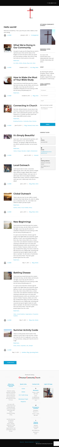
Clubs (14, 314)
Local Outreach (21, 165)
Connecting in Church (25, 105)
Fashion (15, 207)
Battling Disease (21, 272)
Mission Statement (29, 442)
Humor (18, 345)
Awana (23, 392)
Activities (24, 352)
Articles (20, 63)
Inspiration (23, 345)
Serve (37, 125)
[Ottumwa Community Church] (30, 13)
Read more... (16, 60)
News (34, 63)
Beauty (24, 63)
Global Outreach (22, 193)
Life (27, 345)
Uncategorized (34, 35)
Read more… (16, 93)
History (30, 207)
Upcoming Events (34, 352)
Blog (28, 63)
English (28, 151)
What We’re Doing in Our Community (24, 46)
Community (26, 121)
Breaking (15, 121)
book (31, 63)
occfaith (9, 35)
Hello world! (10, 27)
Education (23, 151)
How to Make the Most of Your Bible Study (25, 78)
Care (33, 320)
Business (20, 121)
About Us (22, 442)
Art (14, 63)
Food (22, 207)
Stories (36, 262)
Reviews (34, 121)
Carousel (29, 125)
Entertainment (34, 151)
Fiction (19, 207)
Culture (15, 151)
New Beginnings (22, 221)
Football (26, 207)
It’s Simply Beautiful (23, 135)
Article (16, 63)
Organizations (28, 314)
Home (14, 345)
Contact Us (37, 442)
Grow (37, 95)
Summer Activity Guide (25, 330)
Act (31, 67)
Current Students (21, 314)
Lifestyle (31, 345)
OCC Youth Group (23, 395)
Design (19, 151)
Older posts (10, 362)
